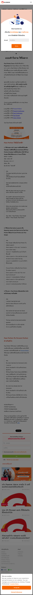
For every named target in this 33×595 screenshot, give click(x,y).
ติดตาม (16, 46)
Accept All (16, 587)
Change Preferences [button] (16, 592)
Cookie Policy (14, 584)
